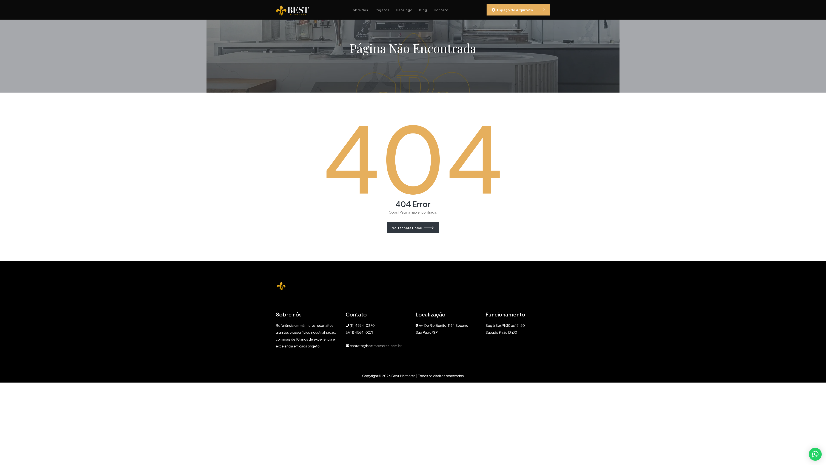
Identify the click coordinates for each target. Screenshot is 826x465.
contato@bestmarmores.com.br (375, 345)
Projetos (381, 10)
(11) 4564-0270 (362, 325)
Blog (423, 10)
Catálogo (404, 10)
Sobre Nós (359, 10)
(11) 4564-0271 (361, 332)
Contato (441, 10)
